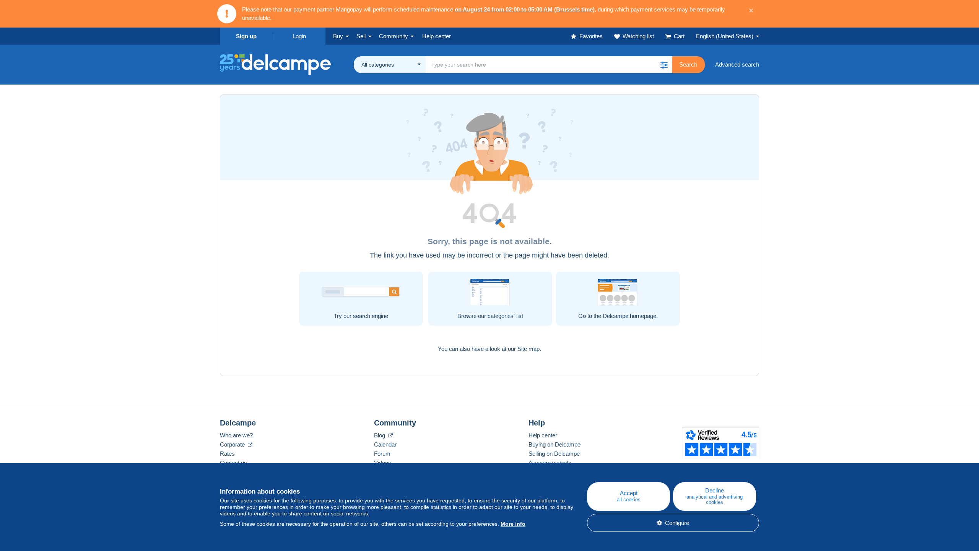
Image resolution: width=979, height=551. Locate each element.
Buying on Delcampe (555, 444)
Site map (528, 349)
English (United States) (724, 36)
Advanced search (737, 64)
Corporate (233, 444)
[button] (663, 64)
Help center (543, 435)
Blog (380, 435)
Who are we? (236, 435)
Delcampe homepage (629, 316)
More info (513, 524)
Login (299, 36)
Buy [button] (338, 36)
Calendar (385, 444)
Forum (382, 453)
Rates (227, 453)
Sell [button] (361, 36)
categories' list (505, 316)
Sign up (246, 36)
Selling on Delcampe (554, 453)
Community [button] (393, 36)
